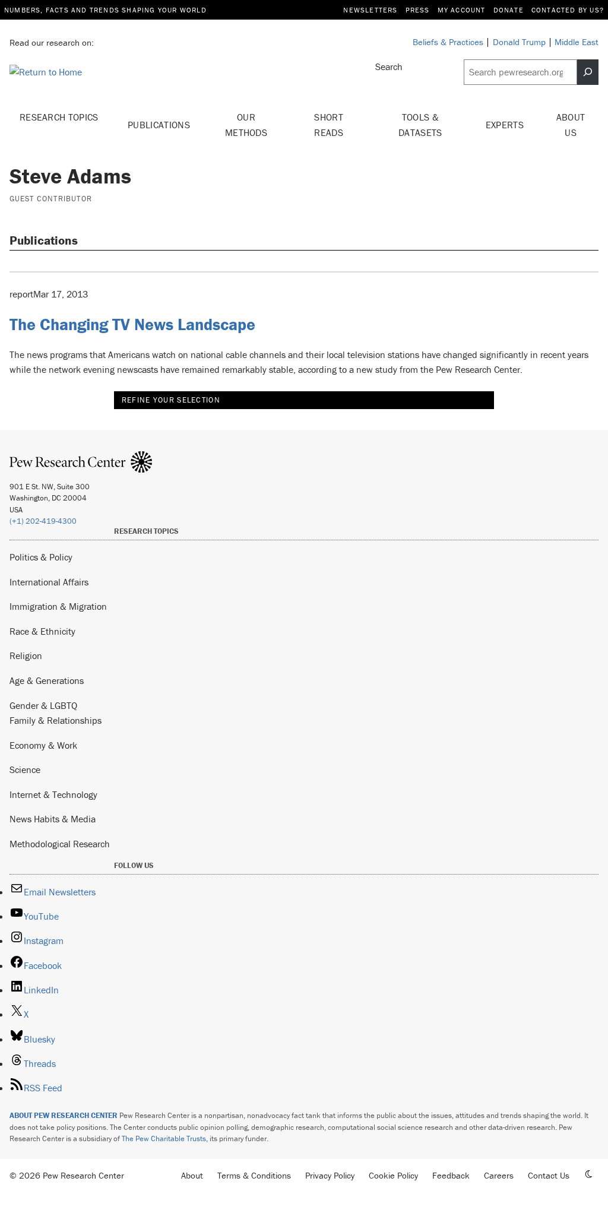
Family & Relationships (56, 720)
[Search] (587, 72)
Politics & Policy (41, 557)
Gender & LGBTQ (43, 705)
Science (25, 769)
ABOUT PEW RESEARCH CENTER (64, 1115)
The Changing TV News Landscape (132, 324)
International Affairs (49, 582)
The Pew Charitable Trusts (164, 1138)
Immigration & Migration (58, 606)
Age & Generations (47, 680)
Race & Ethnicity (42, 631)
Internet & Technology (53, 794)
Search (389, 66)
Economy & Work (43, 745)
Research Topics (59, 117)
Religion (26, 655)
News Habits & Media (53, 819)
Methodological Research (60, 844)
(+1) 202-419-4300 (43, 521)
